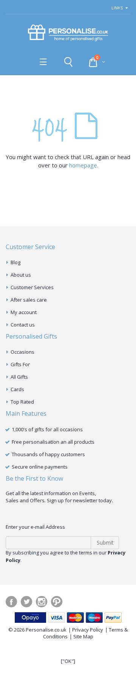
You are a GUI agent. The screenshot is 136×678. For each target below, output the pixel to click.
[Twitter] (26, 601)
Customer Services (32, 287)
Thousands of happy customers (48, 454)
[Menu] (43, 62)
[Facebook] (11, 601)
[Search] (68, 62)
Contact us (23, 324)
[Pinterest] (56, 601)
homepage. (83, 165)
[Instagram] (41, 601)
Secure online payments (40, 466)
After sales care (29, 299)
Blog (15, 262)
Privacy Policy (87, 629)
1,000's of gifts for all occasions (47, 429)
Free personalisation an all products (53, 441)
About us (21, 274)
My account (24, 312)
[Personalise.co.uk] (68, 33)
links (117, 8)
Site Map (83, 636)
